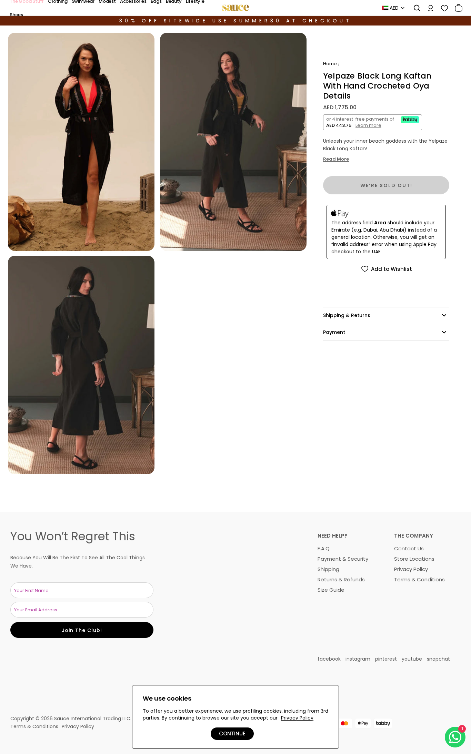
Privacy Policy (411, 569)
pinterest (386, 658)
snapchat (438, 658)
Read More (336, 159)
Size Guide (331, 589)
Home (330, 63)
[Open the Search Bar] (414, 7)
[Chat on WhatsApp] (455, 737)
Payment (334, 332)
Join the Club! (82, 630)
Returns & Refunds (341, 579)
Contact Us (409, 548)
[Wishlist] (442, 8)
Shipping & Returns (346, 315)
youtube (412, 658)
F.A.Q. (324, 548)
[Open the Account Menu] (428, 7)
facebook (329, 658)
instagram (357, 658)
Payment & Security (343, 558)
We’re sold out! (386, 185)
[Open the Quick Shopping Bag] (456, 8)
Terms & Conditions (419, 579)
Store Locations (414, 558)
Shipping (328, 569)
